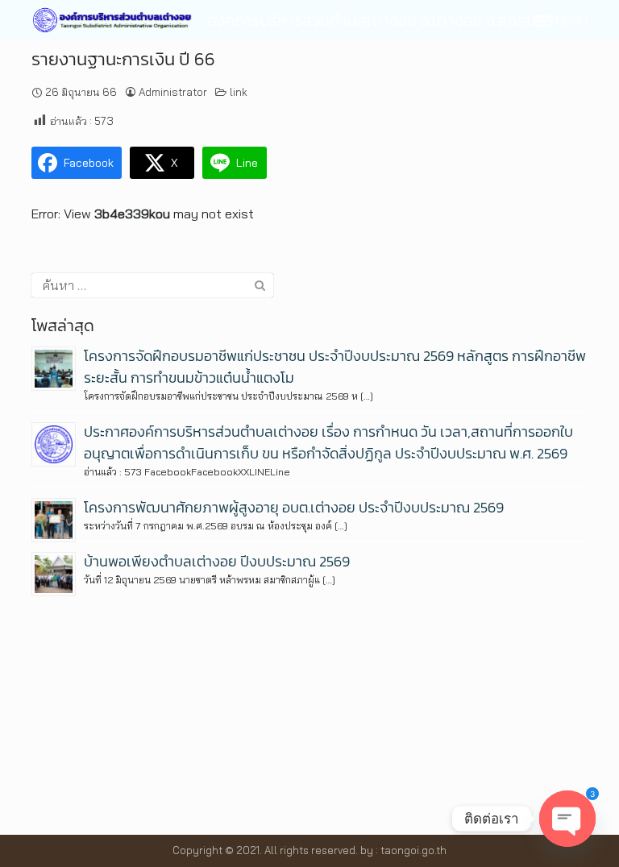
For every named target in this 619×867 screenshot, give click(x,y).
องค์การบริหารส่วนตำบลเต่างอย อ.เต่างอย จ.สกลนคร (380, 20)
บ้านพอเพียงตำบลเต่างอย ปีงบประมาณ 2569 (217, 561)
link (238, 91)
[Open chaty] (567, 818)
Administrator (173, 91)
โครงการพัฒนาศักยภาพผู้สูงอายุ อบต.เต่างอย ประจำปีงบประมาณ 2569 (294, 507)
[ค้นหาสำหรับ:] (152, 285)
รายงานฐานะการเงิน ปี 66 (123, 59)
